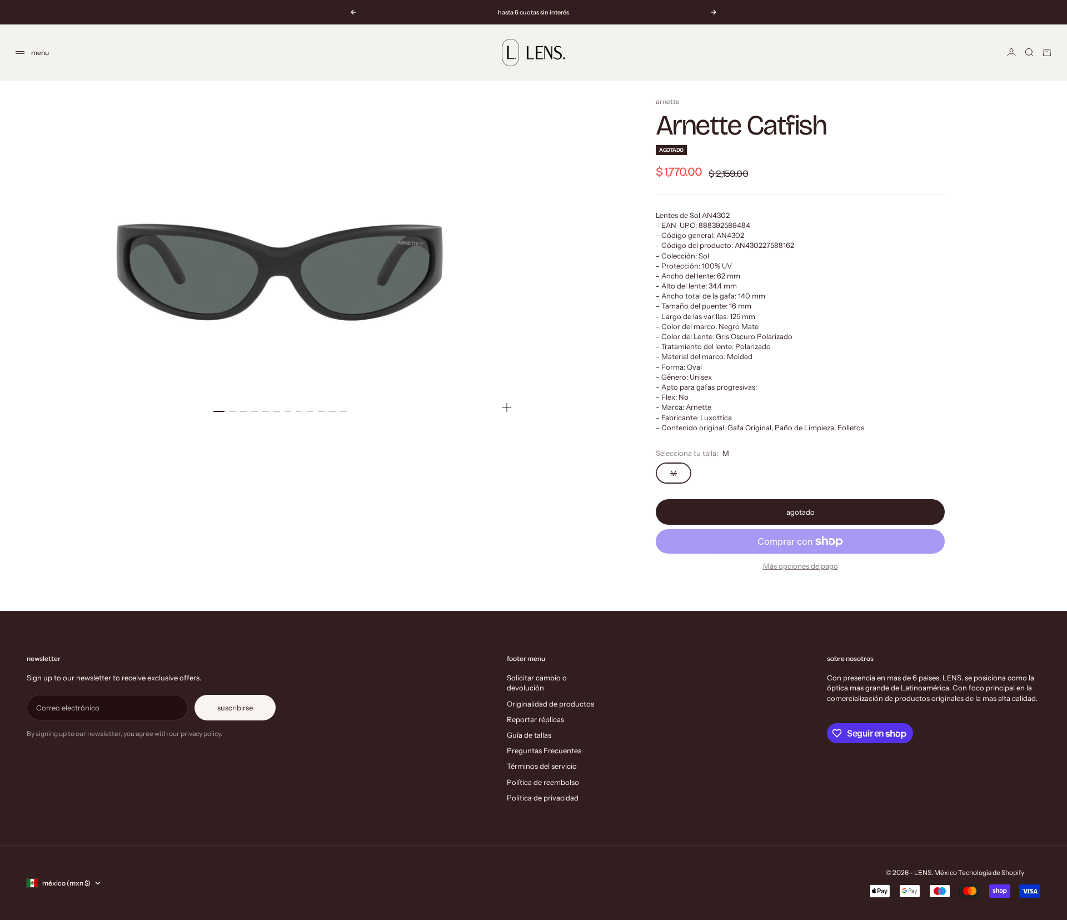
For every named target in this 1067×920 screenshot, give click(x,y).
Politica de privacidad (543, 797)
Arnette (668, 101)
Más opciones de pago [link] (800, 565)
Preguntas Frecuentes (544, 750)
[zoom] (507, 407)
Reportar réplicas (535, 719)
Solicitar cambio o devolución (537, 682)
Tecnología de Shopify (991, 872)
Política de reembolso (543, 782)
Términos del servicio (542, 766)
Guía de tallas (529, 734)
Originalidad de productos (550, 703)
